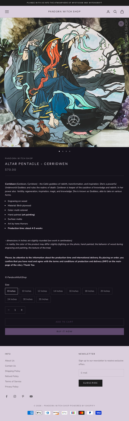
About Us (9, 360)
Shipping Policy (12, 371)
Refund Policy (12, 376)
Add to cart (64, 321)
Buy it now (64, 331)
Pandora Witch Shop (19, 158)
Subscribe (90, 383)
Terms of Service (13, 381)
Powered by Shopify (82, 406)
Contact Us (10, 365)
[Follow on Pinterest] (23, 396)
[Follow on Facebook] (6, 396)
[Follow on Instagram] (14, 396)
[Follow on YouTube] (31, 396)
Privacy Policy (11, 386)
